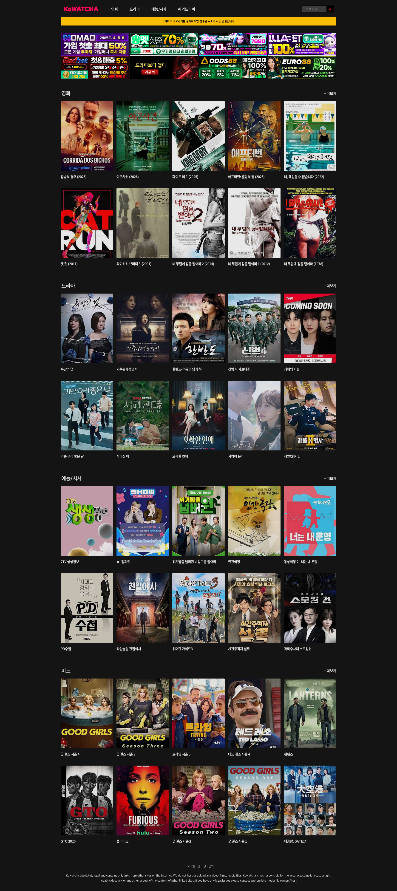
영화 (114, 9)
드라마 (135, 9)
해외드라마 (186, 9)
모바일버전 (193, 866)
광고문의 (209, 866)
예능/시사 (159, 9)
